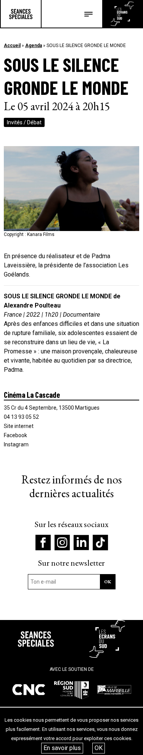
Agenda (33, 45)
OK (99, 748)
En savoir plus (62, 748)
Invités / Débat (24, 122)
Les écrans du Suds (122, 14)
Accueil (12, 45)
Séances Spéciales (21, 14)
